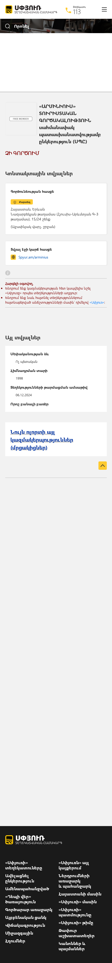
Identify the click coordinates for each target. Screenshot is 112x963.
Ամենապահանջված (27, 888)
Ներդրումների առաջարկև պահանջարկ (75, 881)
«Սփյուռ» (97, 302)
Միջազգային (19, 933)
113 (77, 11)
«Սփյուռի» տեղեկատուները (23, 865)
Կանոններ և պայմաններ (72, 946)
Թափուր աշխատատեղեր (77, 933)
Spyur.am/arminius (33, 257)
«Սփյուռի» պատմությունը (75, 912)
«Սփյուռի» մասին (78, 901)
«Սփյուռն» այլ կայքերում (74, 865)
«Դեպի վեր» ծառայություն (20, 899)
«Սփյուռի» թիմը (76, 922)
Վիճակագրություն (25, 925)
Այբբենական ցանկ (25, 917)
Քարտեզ (24, 201)
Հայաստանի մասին (80, 893)
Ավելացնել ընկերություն (19, 878)
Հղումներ (15, 940)
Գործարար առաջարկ (28, 909)
